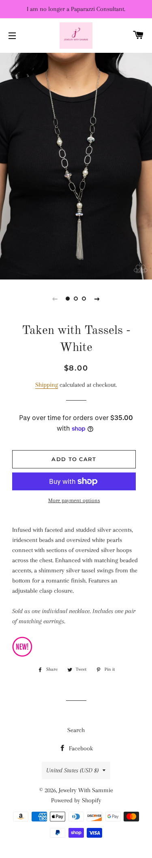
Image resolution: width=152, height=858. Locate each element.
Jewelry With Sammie (86, 790)
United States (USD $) (72, 770)
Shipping (46, 384)
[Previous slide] (55, 299)
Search (76, 730)
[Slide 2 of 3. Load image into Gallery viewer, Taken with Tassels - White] (76, 299)
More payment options (74, 500)
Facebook (80, 748)
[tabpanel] (76, 165)
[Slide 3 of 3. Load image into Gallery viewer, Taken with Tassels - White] (84, 299)
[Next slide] (97, 299)
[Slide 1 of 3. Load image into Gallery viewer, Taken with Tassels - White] (68, 299)
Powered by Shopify (76, 800)
